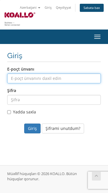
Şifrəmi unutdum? (63, 128)
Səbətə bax (92, 7)
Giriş (48, 7)
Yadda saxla (24, 112)
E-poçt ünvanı (20, 69)
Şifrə (11, 90)
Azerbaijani (28, 7)
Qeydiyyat (63, 7)
